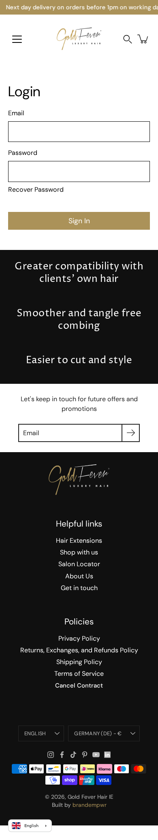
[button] (127, 39)
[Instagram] (50, 754)
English (35, 733)
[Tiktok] (73, 754)
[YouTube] (96, 754)
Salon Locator (79, 564)
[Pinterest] (84, 754)
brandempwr (90, 804)
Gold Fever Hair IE (90, 796)
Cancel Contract (79, 685)
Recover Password (36, 189)
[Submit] (131, 433)
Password (22, 152)
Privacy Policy (79, 638)
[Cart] (143, 38)
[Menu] (17, 39)
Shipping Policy (79, 662)
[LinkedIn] (107, 754)
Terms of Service (79, 673)
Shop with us (79, 552)
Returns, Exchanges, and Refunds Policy (79, 650)
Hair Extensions (79, 540)
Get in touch (79, 588)
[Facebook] (62, 754)
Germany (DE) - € (98, 733)
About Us (79, 576)
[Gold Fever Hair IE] (79, 39)
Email (16, 113)
